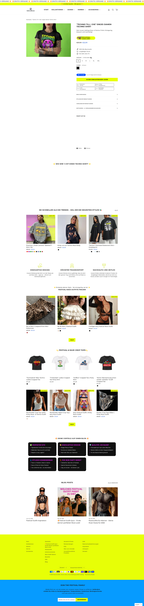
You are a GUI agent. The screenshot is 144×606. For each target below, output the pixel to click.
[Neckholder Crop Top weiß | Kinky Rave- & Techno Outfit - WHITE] (27, 418)
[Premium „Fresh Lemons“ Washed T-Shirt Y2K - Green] (31, 251)
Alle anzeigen (113, 483)
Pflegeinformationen (84, 99)
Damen (71, 10)
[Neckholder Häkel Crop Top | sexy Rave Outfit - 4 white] (52, 418)
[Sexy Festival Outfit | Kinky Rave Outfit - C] (77, 418)
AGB (83, 541)
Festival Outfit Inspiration (36, 520)
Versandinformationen (84, 103)
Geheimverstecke (50, 552)
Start (46, 10)
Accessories (93, 10)
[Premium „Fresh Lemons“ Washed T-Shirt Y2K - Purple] (29, 251)
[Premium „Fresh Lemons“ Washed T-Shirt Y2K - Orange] (34, 251)
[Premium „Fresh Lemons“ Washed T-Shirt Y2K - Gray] (32, 251)
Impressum (85, 546)
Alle (116, 210)
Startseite (28, 19)
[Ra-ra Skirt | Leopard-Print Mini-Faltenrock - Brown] (27, 332)
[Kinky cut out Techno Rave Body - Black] (58, 249)
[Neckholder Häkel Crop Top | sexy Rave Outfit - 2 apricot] (50, 418)
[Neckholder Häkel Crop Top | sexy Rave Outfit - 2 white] (54, 418)
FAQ (65, 546)
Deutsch (62, 567)
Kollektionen (57, 10)
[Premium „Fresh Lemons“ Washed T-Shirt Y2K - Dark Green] (40, 251)
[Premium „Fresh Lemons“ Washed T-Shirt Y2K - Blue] (38, 251)
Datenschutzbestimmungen (90, 544)
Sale (46, 559)
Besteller (47, 557)
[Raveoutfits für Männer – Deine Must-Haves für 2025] (103, 501)
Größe (83, 57)
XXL (98, 60)
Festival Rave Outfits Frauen (72, 290)
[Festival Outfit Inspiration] (40, 501)
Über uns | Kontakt (69, 549)
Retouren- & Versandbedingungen (88, 108)
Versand (84, 551)
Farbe (81, 65)
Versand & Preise (68, 541)
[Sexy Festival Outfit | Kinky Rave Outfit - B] (76, 418)
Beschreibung (81, 94)
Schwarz (77, 68)
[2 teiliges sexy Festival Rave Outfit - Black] (89, 330)
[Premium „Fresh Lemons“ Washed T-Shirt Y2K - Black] (36, 251)
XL (93, 60)
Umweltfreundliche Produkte (69, 552)
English (137, 604)
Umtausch (85, 549)
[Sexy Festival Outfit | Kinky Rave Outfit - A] (74, 418)
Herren (81, 10)
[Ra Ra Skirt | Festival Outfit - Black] (60, 330)
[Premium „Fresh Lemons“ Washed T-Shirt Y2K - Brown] (42, 251)
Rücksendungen (68, 544)
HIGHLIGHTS (48, 549)
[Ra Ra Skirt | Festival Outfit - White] (58, 330)
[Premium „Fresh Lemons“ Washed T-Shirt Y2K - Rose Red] (27, 251)
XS (78, 60)
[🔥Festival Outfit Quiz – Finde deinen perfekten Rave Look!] (72, 501)
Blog (46, 562)
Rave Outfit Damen (50, 554)
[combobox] (138, 604)
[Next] (117, 311)
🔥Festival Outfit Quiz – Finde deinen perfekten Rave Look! (52, 545)
